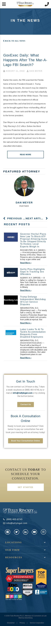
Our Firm (12, 550)
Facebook (7, 532)
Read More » (25, 263)
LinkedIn (25, 532)
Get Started (25, 487)
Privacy (22, 623)
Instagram (43, 532)
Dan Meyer (24, 202)
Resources (13, 557)
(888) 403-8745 (32, 390)
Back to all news (15, 41)
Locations (13, 542)
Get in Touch (25, 381)
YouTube (34, 532)
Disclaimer (11, 623)
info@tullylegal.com (16, 523)
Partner (24, 206)
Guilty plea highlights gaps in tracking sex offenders (32, 271)
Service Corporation (37, 623)
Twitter (16, 532)
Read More (25, 154)
